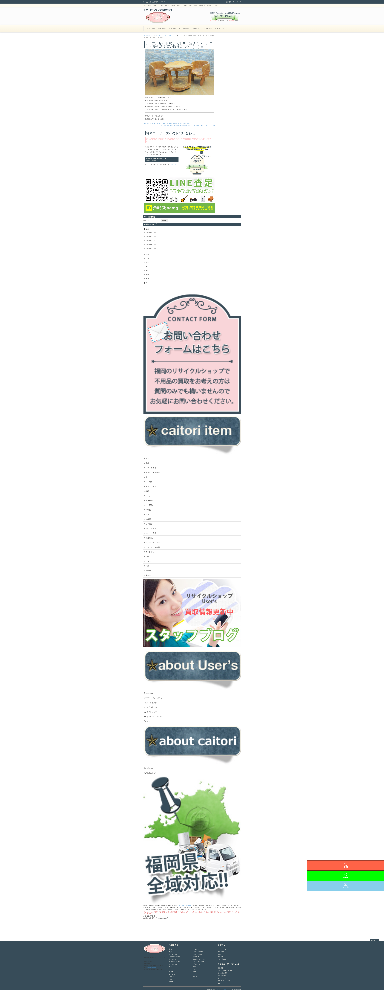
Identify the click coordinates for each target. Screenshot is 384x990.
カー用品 (149, 505)
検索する (165, 221)
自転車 (148, 575)
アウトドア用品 (152, 528)
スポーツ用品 (151, 533)
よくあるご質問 (223, 973)
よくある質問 (207, 28)
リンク (149, 721)
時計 (147, 556)
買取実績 (196, 28)
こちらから (172, 164)
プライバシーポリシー (155, 698)
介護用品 (149, 537)
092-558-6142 (151, 967)
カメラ (148, 561)
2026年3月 (149, 248)
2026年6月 (149, 236)
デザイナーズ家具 (153, 472)
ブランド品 (150, 551)
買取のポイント (174, 28)
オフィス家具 (151, 486)
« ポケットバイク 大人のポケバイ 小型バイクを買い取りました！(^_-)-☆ (167, 123)
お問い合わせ (219, 28)
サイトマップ (237, 2)
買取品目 (186, 28)
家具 (147, 463)
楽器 (147, 491)
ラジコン (149, 523)
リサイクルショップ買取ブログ (166, 35)
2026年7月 (149, 232)
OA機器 (149, 509)
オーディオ (150, 477)
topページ (374, 940)
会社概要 (228, 2)
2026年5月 (149, 240)
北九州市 (182, 905)
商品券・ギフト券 (153, 542)
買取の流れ (162, 28)
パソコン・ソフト (153, 481)
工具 (147, 514)
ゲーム (148, 495)
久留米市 (189, 905)
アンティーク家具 (153, 547)
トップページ (150, 28)
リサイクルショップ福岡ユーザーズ (223, 989)
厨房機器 (149, 500)
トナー (148, 570)
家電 (147, 458)
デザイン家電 (151, 467)
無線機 (148, 519)
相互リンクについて (154, 716)
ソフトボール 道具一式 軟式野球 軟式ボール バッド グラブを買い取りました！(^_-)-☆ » (187, 125)
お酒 (147, 565)
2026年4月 (149, 244)
